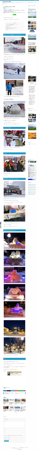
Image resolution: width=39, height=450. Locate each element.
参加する (35, 178)
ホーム (12, 447)
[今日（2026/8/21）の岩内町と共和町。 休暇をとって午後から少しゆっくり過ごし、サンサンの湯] (32, 28)
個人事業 (26, 447)
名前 (5, 428)
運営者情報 (21, 447)
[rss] (35, 0)
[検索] (36, 0)
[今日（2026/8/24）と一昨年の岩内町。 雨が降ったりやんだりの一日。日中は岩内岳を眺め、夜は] (32, 25)
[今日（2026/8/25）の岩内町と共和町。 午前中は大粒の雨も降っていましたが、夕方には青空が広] (29, 25)
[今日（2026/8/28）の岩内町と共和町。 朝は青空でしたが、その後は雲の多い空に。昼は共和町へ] (29, 22)
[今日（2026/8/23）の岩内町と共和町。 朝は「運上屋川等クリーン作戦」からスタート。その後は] (35, 25)
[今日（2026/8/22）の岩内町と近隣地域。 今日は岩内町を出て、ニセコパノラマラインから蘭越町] (29, 28)
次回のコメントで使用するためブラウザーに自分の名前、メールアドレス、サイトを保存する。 (13, 435)
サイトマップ (14, 447)
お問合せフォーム (23, 447)
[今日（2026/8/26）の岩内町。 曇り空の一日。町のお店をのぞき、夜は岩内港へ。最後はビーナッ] (35, 22)
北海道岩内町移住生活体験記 (6, 1)
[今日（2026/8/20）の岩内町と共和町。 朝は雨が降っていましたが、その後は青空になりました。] (35, 28)
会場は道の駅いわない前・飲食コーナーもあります (11, 27)
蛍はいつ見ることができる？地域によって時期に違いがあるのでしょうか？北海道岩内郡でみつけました (32, 185)
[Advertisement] (14, 382)
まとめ (7, 29)
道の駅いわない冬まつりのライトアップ (10, 28)
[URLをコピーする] (24, 390)
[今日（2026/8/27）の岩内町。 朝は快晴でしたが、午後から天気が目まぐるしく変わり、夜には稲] (32, 22)
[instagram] (34, 0)
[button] (5, 390)
